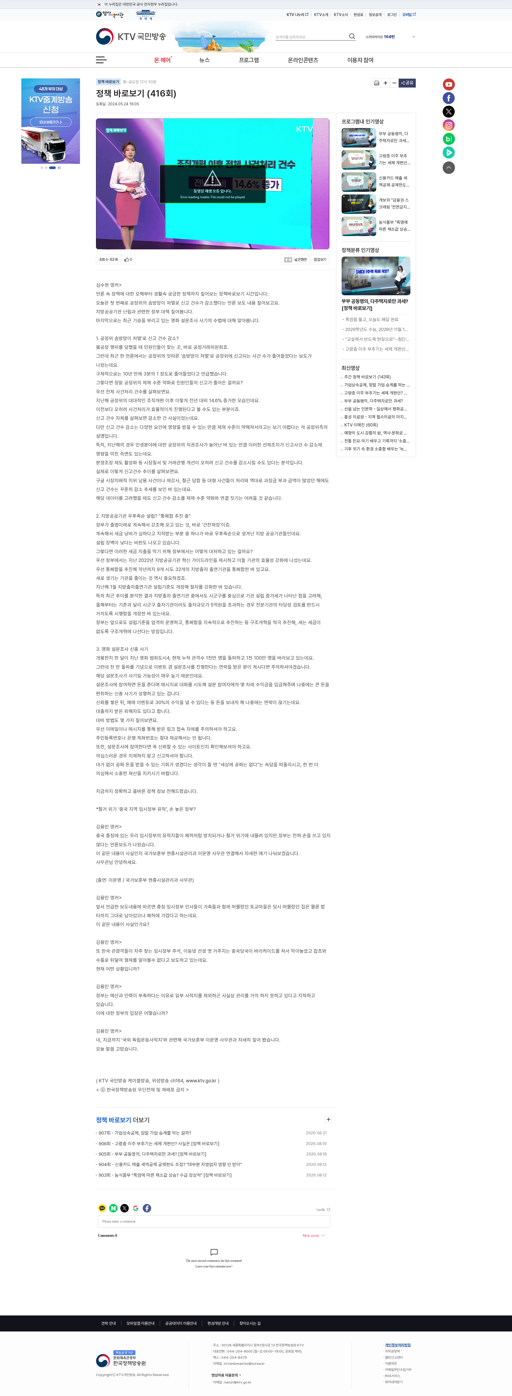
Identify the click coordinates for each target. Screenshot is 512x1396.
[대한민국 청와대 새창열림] (145, 12)
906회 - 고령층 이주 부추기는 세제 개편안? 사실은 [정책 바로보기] (159, 1143)
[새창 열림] (376, 83)
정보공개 (375, 15)
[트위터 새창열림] (449, 112)
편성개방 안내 (218, 1323)
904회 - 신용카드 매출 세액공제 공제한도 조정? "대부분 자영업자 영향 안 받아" (170, 1164)
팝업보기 (320, 259)
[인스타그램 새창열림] (449, 125)
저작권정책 (392, 1351)
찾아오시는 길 (250, 1323)
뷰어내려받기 (394, 1382)
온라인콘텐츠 (303, 60)
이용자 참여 (360, 60)
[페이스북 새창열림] (449, 98)
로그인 (392, 15)
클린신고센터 (394, 1357)
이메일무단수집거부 (398, 1370)
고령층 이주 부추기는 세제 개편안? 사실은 (377, 393)
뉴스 (204, 60)
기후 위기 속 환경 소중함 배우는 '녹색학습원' (377, 449)
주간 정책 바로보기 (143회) (367, 377)
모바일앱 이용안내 (141, 1323)
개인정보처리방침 (398, 1345)
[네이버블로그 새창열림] (449, 139)
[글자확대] (385, 83)
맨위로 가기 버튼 (449, 167)
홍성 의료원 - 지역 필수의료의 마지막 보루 (377, 417)
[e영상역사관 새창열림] (109, 14)
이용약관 (391, 1364)
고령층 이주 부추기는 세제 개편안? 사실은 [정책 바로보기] (377, 349)
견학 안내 (108, 1323)
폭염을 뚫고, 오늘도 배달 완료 (372, 319)
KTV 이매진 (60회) (361, 425)
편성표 (358, 15)
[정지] (59, 167)
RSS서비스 (392, 1376)
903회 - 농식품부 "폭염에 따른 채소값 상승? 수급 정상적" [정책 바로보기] (165, 1175)
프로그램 (249, 60)
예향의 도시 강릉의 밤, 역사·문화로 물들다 (377, 433)
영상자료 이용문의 (224, 1375)
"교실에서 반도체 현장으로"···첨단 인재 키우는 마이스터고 (377, 339)
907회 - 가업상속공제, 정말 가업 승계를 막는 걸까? (145, 1133)
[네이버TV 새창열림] (449, 152)
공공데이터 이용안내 (181, 1323)
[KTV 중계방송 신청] (50, 121)
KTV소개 (321, 15)
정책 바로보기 (108, 81)
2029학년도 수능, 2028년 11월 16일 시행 (377, 329)
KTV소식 (341, 15)
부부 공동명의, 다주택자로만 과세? (373, 401)
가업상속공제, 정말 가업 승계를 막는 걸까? (377, 385)
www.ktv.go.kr (201, 1080)
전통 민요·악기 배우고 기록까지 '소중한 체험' (377, 441)
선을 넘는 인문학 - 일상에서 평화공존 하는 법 (377, 409)
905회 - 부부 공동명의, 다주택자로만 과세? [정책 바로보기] (152, 1154)
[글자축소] (394, 83)
